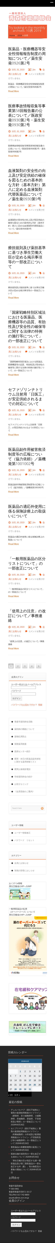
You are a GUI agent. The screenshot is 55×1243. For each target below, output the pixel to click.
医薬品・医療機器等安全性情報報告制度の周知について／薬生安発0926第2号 (27, 55)
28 (15, 1089)
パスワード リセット (24, 840)
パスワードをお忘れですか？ (24, 705)
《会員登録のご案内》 (24, 791)
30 (25, 1089)
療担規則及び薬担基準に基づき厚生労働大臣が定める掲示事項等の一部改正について (27, 257)
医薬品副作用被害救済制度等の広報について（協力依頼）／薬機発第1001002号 (27, 456)
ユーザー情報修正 (22, 833)
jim (34, 69)
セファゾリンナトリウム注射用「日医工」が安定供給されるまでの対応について (27, 396)
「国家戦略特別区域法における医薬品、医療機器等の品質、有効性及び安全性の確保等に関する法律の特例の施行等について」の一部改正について (27, 326)
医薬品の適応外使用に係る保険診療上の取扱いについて (27, 511)
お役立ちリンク (21, 784)
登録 (40, 705)
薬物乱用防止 (20, 736)
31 (30, 1089)
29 (20, 1089)
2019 (20, 35)
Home (12, 35)
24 (30, 1085)
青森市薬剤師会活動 (23, 721)
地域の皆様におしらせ (24, 870)
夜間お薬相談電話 (22, 769)
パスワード (16, 691)
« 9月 (10, 1095)
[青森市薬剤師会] (30, 16)
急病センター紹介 (22, 751)
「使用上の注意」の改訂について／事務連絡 (27, 615)
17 (30, 1080)
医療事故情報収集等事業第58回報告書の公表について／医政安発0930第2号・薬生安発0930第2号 (27, 115)
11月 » (17, 1095)
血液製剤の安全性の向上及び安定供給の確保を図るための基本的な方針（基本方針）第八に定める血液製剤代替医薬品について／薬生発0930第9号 (27, 184)
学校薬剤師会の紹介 (23, 776)
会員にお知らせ (21, 863)
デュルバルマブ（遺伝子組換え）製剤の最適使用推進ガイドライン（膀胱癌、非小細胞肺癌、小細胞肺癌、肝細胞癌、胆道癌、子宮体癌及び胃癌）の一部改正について (26, 1116)
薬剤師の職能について (24, 729)
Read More (13, 91)
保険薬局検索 (20, 744)
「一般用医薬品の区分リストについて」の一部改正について (27, 563)
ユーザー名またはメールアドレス (26, 684)
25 (35, 1085)
